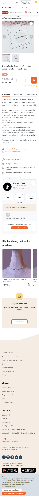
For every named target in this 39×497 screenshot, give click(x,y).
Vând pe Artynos (8, 391)
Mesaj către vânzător (19, 228)
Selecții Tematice (8, 371)
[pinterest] (12, 457)
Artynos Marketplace (9, 395)
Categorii (5, 375)
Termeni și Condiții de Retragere (13, 429)
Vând (16, 2)
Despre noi (6, 415)
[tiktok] (20, 457)
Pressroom (6, 422)
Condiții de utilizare (9, 426)
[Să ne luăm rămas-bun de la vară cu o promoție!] (5, 12)
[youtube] (16, 457)
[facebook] (4, 457)
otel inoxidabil (24, 167)
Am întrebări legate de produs (16, 149)
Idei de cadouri (7, 368)
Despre (19, 202)
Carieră (4, 419)
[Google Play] (10, 470)
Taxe (3, 398)
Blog (3, 364)
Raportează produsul (12, 151)
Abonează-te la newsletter (11, 357)
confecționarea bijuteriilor (22, 172)
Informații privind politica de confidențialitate (18, 433)
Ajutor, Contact (7, 402)
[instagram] (8, 457)
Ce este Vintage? (8, 388)
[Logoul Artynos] (7, 2)
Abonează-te (19, 322)
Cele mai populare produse (12, 360)
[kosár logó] (34, 2)
